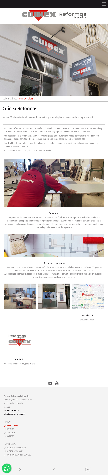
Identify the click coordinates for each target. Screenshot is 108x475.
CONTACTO (9, 436)
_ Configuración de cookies (18, 455)
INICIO (8, 422)
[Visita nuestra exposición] (54, 296)
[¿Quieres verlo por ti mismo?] (20, 296)
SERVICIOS (9, 429)
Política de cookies (14, 451)
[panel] (19, 469)
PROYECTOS (10, 432)
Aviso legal (10, 444)
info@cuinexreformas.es (14, 414)
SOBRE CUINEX (10, 98)
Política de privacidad (15, 447)
